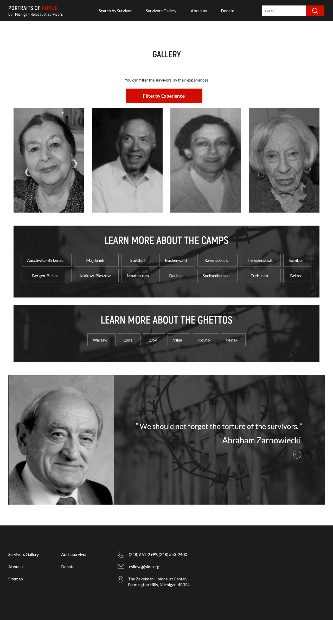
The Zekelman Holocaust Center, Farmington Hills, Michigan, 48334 (159, 581)
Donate (227, 10)
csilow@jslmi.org (144, 566)
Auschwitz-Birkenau (45, 260)
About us (199, 10)
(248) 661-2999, (143, 554)
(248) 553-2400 (173, 554)
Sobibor (296, 260)
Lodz (128, 339)
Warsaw (100, 339)
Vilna (177, 339)
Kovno (204, 339)
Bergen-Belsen (45, 275)
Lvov (153, 339)
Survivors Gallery (161, 10)
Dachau (176, 275)
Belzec (296, 275)
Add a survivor (74, 554)
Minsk (232, 339)
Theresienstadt (259, 260)
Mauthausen (138, 275)
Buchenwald (176, 260)
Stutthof (137, 260)
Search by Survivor (115, 10)
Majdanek (95, 260)
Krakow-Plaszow (95, 275)
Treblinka (259, 275)
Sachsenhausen (216, 275)
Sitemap (15, 578)
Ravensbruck (216, 260)
